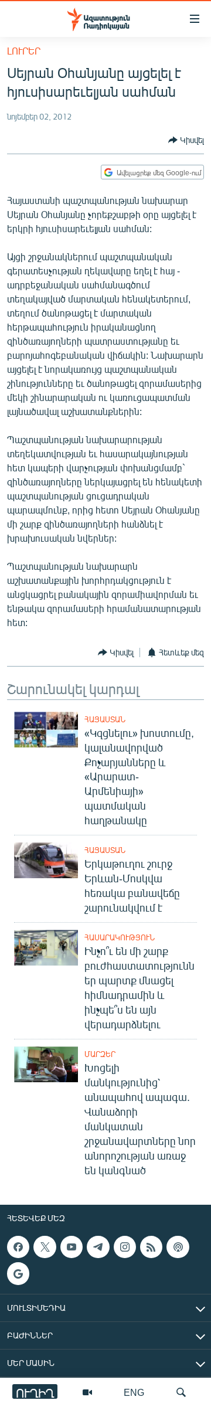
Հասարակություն (119, 937)
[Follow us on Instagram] (125, 1247)
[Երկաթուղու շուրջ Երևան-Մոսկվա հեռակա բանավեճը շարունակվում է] (46, 860)
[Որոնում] (181, 1392)
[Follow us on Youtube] (71, 1247)
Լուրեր (23, 50)
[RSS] (151, 1247)
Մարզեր (99, 1054)
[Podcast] (177, 1247)
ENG (134, 1392)
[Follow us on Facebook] (18, 1247)
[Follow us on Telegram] (98, 1247)
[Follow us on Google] (18, 1273)
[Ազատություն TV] (87, 1392)
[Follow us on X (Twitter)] (44, 1247)
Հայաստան (104, 719)
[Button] (186, 140)
